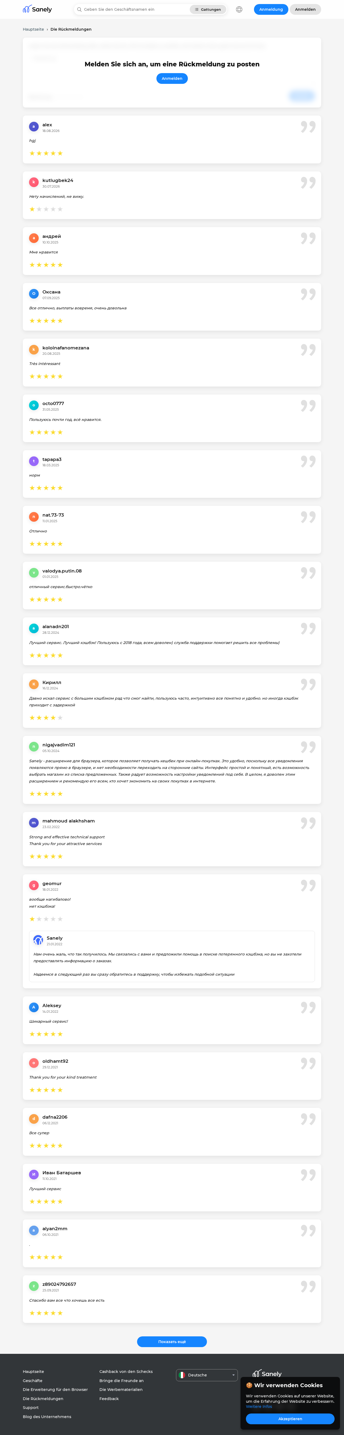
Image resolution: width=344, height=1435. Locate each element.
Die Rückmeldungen (43, 1398)
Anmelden (172, 78)
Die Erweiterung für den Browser (55, 1389)
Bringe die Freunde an (121, 1380)
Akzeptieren (290, 1418)
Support (31, 1407)
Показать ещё (172, 1341)
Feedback (109, 1398)
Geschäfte (32, 1380)
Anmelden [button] (305, 9)
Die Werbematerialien (121, 1389)
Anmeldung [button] (271, 9)
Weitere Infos (259, 1406)
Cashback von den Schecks (126, 1371)
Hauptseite (33, 1371)
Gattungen (211, 9)
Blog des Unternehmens (47, 1416)
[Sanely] (37, 10)
